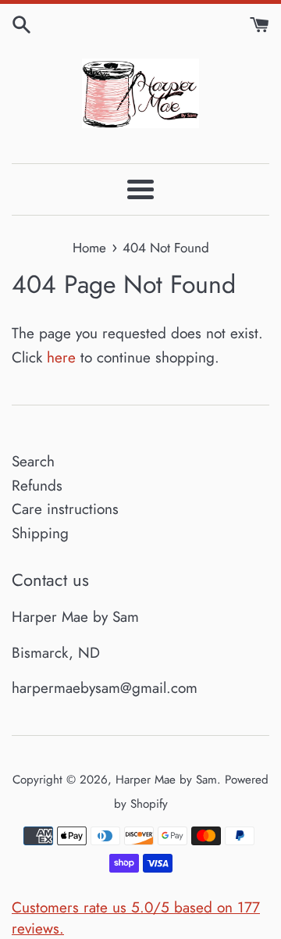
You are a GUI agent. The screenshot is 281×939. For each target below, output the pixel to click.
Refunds (37, 485)
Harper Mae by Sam (166, 779)
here (61, 357)
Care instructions (65, 508)
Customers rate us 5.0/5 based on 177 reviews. (136, 918)
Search (33, 461)
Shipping (40, 533)
